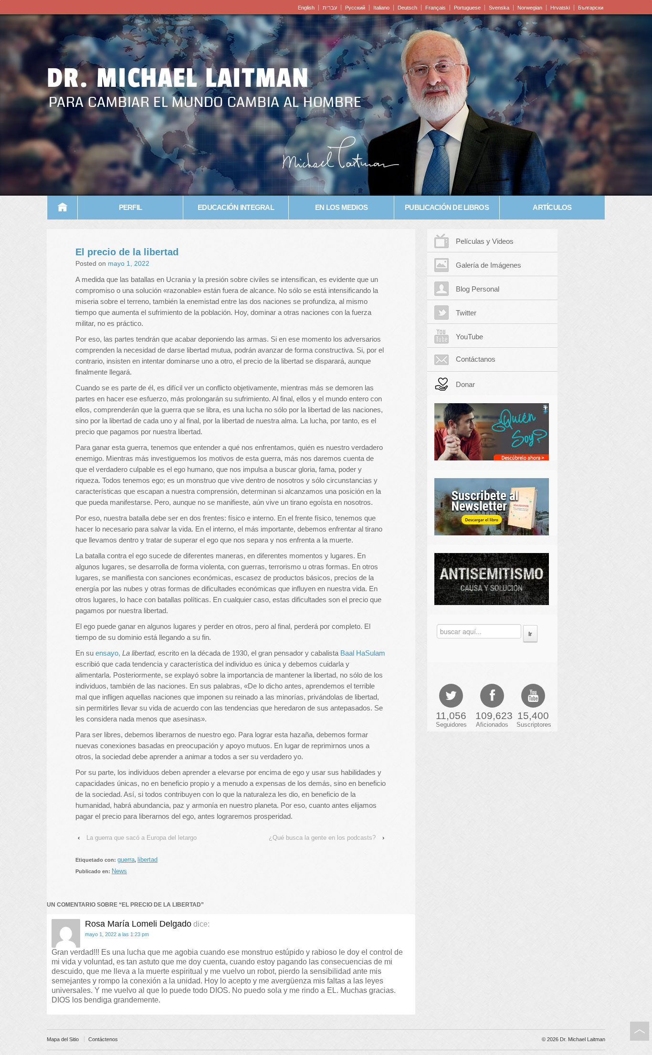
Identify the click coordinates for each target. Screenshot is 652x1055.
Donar (465, 384)
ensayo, (108, 653)
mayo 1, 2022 (128, 263)
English (306, 7)
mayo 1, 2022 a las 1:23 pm (117, 934)
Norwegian (529, 7)
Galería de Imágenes (488, 265)
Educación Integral (236, 207)
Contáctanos (475, 359)
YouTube (469, 337)
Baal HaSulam (362, 653)
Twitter (466, 313)
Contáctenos (103, 1039)
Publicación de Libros (447, 207)
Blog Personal (477, 289)
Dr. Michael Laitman (178, 78)
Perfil (130, 207)
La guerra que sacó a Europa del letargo (141, 837)
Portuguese (467, 7)
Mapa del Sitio (63, 1039)
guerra (126, 859)
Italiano (381, 7)
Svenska (499, 7)
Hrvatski (560, 7)
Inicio (62, 207)
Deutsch (407, 7)
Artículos (552, 207)
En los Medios (341, 207)
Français (435, 7)
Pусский (355, 7)
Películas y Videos (485, 241)
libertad (147, 859)
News (119, 871)
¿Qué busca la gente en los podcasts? (322, 837)
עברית (330, 7)
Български (590, 7)
